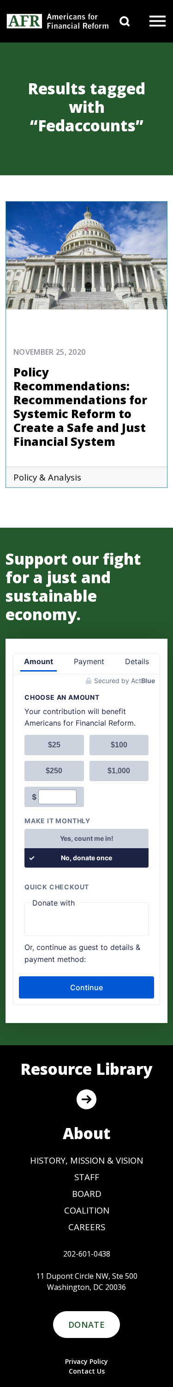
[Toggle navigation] (157, 21)
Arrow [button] (86, 1099)
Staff (86, 1177)
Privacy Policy (86, 1361)
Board (86, 1193)
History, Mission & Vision (86, 1160)
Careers (86, 1227)
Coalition (86, 1210)
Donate (86, 1324)
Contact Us (87, 1371)
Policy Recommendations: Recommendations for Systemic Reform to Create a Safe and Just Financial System (80, 406)
